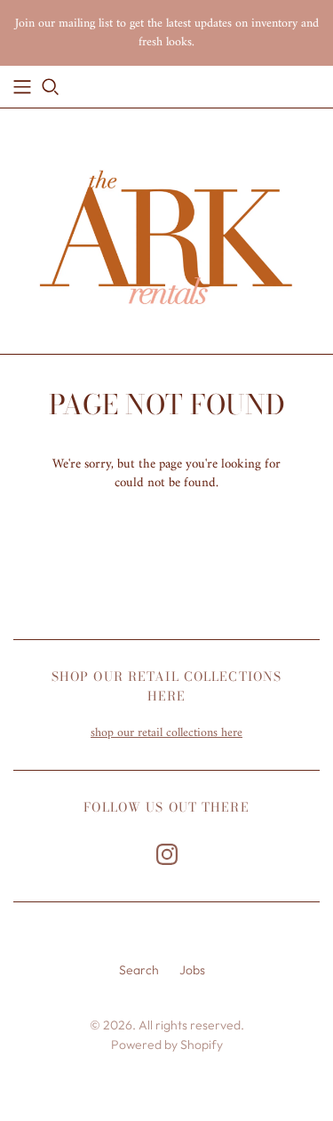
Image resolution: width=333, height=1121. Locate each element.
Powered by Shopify (167, 1045)
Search (139, 970)
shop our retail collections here (166, 733)
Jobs (192, 970)
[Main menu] (22, 87)
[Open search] (50, 87)
